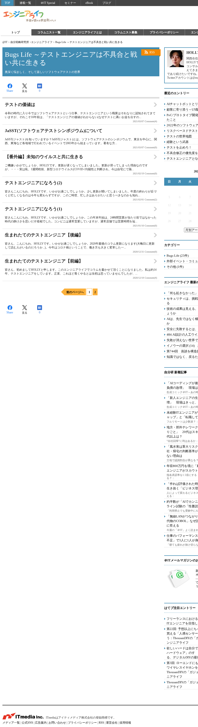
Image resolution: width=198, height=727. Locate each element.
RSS (152, 52)
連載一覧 (25, 3)
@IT (4, 42)
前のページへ (75, 292)
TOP (7, 3)
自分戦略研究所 (19, 42)
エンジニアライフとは (87, 32)
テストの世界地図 (179, 136)
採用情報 (125, 722)
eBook (89, 3)
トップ (15, 32)
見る (24, 91)
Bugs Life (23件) (178, 255)
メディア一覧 (11, 722)
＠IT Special (48, 3)
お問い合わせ (57, 722)
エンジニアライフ (30, 16)
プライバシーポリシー (164, 32)
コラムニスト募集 (125, 32)
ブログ (106, 3)
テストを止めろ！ (179, 147)
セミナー (70, 3)
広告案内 (41, 722)
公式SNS (27, 722)
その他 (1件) (175, 266)
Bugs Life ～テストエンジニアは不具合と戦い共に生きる (89, 42)
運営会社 (112, 722)
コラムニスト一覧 (49, 32)
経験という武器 (178, 142)
